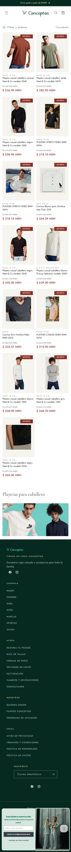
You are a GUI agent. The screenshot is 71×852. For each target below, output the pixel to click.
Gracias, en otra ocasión (19, 840)
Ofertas (12, 623)
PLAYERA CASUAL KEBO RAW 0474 (51, 336)
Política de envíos (19, 755)
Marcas (12, 616)
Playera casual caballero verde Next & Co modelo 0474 (51, 79)
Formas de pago (17, 660)
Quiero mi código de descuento (18, 834)
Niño (10, 610)
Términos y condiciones (23, 742)
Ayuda (11, 629)
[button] (6, 12)
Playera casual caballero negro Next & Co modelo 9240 (17, 272)
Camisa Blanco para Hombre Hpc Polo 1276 (50, 208)
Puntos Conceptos (19, 711)
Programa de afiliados (22, 717)
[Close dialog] (67, 811)
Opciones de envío (19, 667)
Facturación (15, 673)
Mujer (10, 590)
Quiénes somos (17, 704)
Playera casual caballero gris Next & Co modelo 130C (50, 400)
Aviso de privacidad (20, 735)
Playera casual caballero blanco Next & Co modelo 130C (17, 400)
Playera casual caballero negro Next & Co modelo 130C (17, 144)
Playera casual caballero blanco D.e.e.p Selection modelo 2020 (51, 272)
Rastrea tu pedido (19, 647)
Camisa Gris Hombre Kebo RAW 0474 (15, 336)
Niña (10, 603)
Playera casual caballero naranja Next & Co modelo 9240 (18, 79)
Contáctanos (15, 686)
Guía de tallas (16, 654)
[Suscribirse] (53, 774)
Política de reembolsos (22, 748)
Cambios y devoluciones (23, 680)
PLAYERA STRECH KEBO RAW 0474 (51, 144)
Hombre (12, 597)
